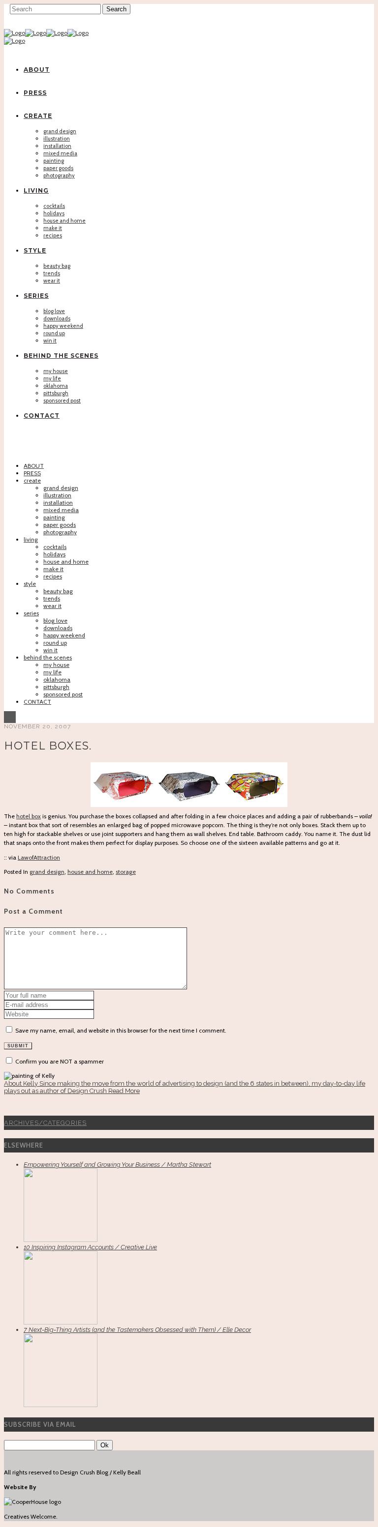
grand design (47, 871)
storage (126, 871)
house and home (90, 871)
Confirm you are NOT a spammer (59, 1061)
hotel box (28, 816)
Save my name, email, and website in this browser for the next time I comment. (120, 1030)
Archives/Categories (45, 1122)
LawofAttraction (39, 857)
